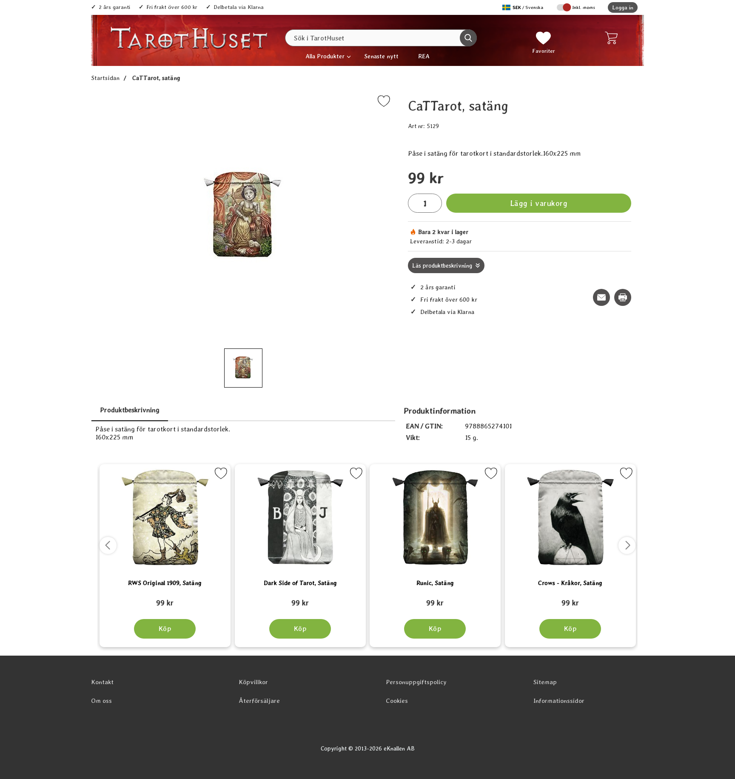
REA (424, 56)
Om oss (101, 701)
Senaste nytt (381, 56)
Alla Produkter (325, 56)
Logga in (622, 7)
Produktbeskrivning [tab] (130, 410)
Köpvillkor (253, 682)
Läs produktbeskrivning (442, 265)
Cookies (397, 701)
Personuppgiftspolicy (416, 682)
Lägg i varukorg (539, 203)
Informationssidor (558, 701)
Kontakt (102, 682)
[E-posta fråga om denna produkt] (601, 297)
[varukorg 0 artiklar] (613, 38)
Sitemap (545, 682)
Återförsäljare (259, 701)
